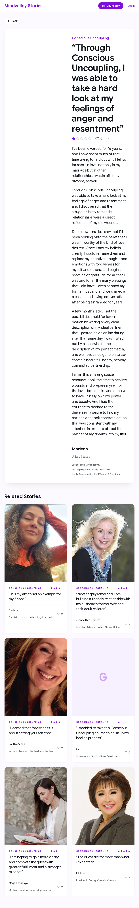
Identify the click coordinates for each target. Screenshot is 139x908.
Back (15, 21)
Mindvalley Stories (23, 6)
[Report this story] (107, 138)
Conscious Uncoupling (90, 38)
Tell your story (111, 5)
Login (131, 5)
